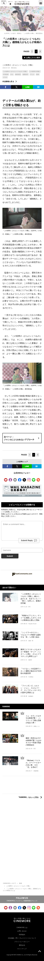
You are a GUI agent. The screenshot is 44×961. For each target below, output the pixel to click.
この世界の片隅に (34, 71)
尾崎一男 (30, 640)
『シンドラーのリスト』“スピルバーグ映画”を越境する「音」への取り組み (31, 635)
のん (12, 74)
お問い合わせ (22, 931)
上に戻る (39, 952)
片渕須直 (5, 74)
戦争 (37, 74)
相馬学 (30, 660)
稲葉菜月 (25, 74)
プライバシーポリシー (22, 942)
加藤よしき (36, 726)
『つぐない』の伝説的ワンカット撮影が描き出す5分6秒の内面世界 (31, 671)
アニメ (32, 74)
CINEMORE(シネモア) (9, 883)
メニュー (41, 2)
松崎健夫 (30, 696)
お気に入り (10, 3)
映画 (20, 883)
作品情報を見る (8, 81)
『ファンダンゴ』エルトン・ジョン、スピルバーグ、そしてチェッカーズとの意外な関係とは (31, 689)
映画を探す (3, 2)
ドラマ (5, 77)
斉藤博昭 (35, 771)
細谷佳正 (18, 74)
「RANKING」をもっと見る (28, 797)
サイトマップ (22, 949)
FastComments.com (23, 574)
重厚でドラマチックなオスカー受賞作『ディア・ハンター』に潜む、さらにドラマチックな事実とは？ (31, 652)
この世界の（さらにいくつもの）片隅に (17, 65)
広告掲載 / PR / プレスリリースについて (22, 938)
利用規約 (4, 510)
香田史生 (14, 68)
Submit (10, 556)
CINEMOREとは (22, 927)
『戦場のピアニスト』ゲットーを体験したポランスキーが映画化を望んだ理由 (31, 618)
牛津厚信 (30, 677)
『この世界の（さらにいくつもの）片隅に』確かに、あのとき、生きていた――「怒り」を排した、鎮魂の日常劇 (31, 598)
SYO (29, 606)
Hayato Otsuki (32, 623)
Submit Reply (27, 540)
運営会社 (22, 945)
